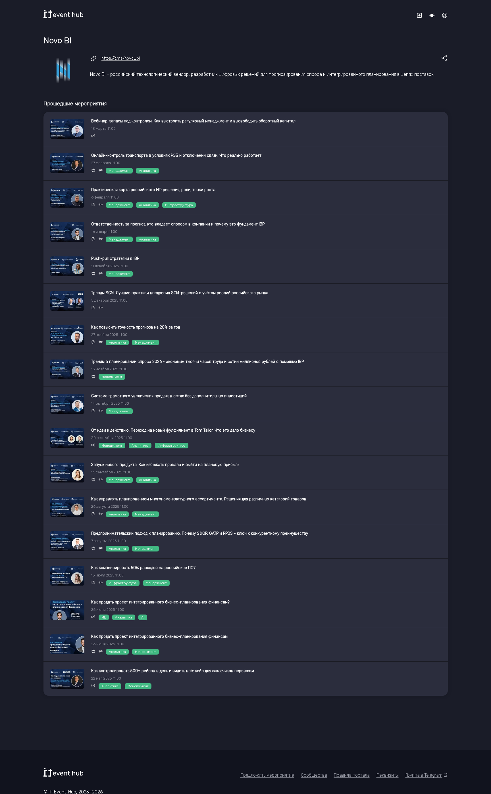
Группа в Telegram (423, 775)
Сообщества (314, 775)
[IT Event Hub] (63, 14)
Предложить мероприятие (267, 775)
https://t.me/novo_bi (120, 58)
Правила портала (352, 775)
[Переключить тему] (431, 15)
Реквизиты (387, 775)
